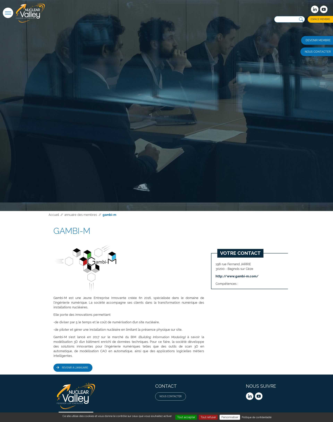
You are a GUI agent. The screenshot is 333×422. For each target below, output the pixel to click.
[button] (8, 13)
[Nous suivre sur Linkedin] (250, 396)
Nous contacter (171, 396)
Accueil (54, 215)
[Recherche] (301, 19)
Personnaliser (229, 417)
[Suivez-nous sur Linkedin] (315, 9)
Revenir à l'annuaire (75, 367)
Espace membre (320, 19)
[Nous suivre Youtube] (259, 396)
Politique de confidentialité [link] (256, 417)
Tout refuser (208, 417)
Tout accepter (186, 417)
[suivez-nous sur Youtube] (324, 9)
